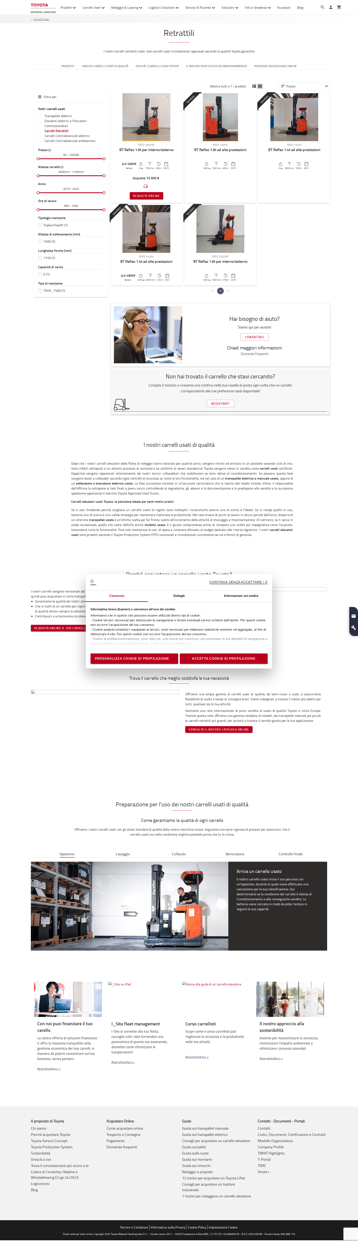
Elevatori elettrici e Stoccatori (66, 121)
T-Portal (264, 1159)
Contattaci (254, 337)
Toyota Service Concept (49, 1140)
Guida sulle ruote (195, 1153)
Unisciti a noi (41, 1159)
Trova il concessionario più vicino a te (60, 1165)
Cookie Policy (197, 1227)
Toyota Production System (52, 1146)
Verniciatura (234, 853)
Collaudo (179, 853)
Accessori (283, 7)
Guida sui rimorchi (196, 1165)
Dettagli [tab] (179, 595)
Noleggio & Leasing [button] (124, 7)
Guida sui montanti (197, 1159)
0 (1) (46, 274)
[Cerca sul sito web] (322, 7)
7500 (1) (49, 241)
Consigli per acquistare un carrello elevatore (216, 1140)
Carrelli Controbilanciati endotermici (70, 140)
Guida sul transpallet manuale (205, 1128)
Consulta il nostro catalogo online (219, 729)
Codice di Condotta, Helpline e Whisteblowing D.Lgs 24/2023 (55, 1174)
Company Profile (271, 1146)
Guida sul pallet (194, 1146)
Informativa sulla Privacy (168, 1227)
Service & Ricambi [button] (198, 7)
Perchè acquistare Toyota (50, 1134)
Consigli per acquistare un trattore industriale (208, 1187)
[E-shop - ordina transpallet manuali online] (43, 7)
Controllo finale (291, 853)
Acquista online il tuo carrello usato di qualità (75, 628)
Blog (300, 7)
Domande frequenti (121, 1146)
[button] (254, 86)
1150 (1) (49, 258)
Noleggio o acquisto (197, 1171)
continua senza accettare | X (238, 582)
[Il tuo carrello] (339, 7)
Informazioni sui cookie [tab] (241, 595)
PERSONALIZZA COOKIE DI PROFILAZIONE (132, 658)
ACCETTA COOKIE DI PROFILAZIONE (223, 658)
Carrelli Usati (91, 7)
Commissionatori (56, 126)
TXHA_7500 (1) (54, 290)
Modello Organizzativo (275, 1140)
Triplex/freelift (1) (55, 225)
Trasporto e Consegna (123, 1134)
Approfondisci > (49, 1069)
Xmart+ (263, 1171)
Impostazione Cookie (223, 1227)
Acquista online (146, 196)
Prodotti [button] (66, 7)
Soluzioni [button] (227, 7)
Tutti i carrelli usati (51, 108)
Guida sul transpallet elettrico (205, 1134)
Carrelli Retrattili (56, 130)
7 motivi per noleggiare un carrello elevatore (216, 1195)
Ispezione (67, 853)
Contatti (264, 1128)
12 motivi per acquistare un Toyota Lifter (213, 1177)
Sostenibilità (40, 1153)
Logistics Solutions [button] (162, 7)
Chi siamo (38, 1128)
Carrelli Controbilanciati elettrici (67, 135)
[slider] (38, 158)
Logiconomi (40, 1183)
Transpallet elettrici (58, 116)
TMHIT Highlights (271, 1153)
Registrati (220, 403)
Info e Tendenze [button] (256, 7)
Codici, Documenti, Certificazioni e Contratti (292, 1134)
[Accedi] (331, 7)
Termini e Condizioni (134, 1227)
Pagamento (115, 1140)
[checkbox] (71, 225)
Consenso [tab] (116, 595)
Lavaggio (123, 853)
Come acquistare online (124, 1128)
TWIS (262, 1165)
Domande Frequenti (254, 353)
